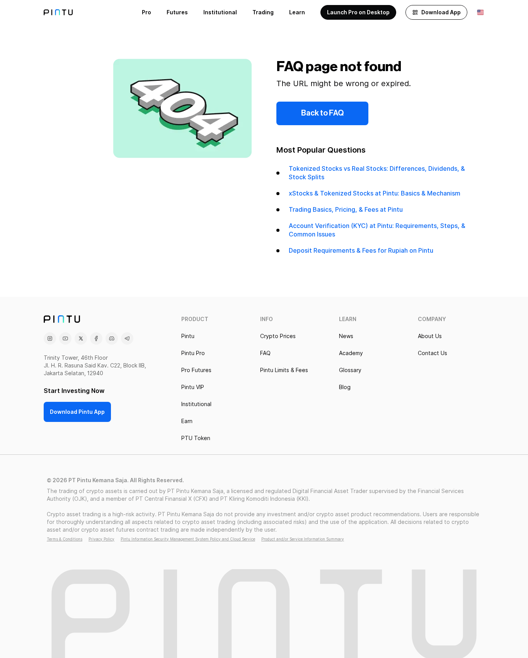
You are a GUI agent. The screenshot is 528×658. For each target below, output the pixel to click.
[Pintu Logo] (58, 12)
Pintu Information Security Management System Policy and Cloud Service (188, 539)
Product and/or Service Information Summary (302, 539)
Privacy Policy (101, 539)
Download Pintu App (77, 412)
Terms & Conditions (64, 539)
